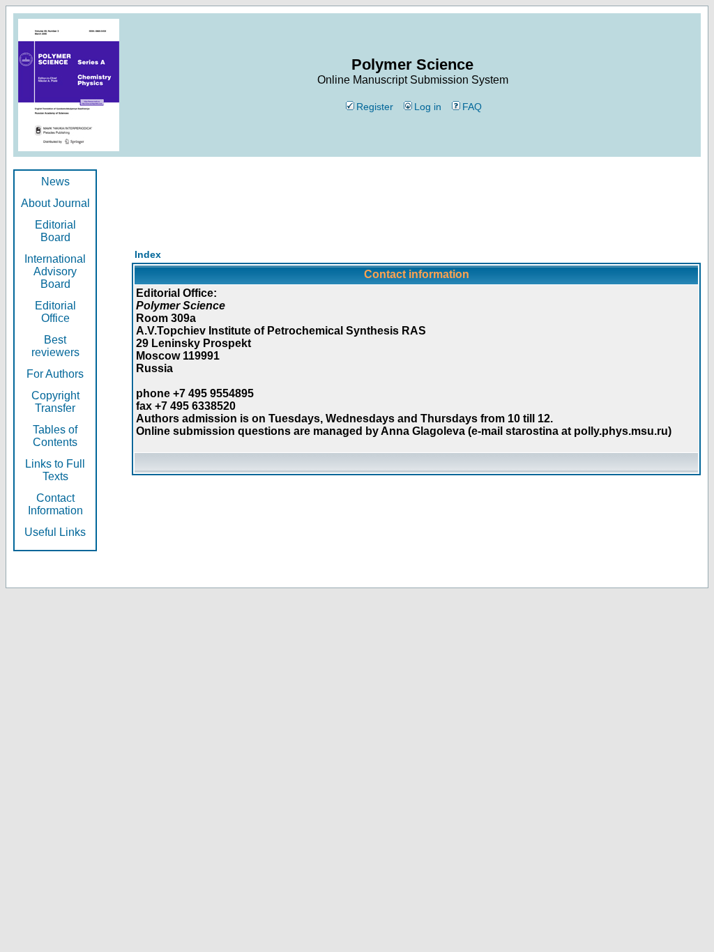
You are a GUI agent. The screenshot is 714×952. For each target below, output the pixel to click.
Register (374, 106)
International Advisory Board (55, 271)
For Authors (55, 374)
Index (148, 254)
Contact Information (55, 504)
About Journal (55, 203)
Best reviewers (55, 346)
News (55, 181)
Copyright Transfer (55, 402)
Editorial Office (55, 312)
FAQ (472, 106)
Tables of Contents (55, 436)
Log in (427, 106)
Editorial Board (55, 231)
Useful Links (55, 532)
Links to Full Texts (55, 470)
